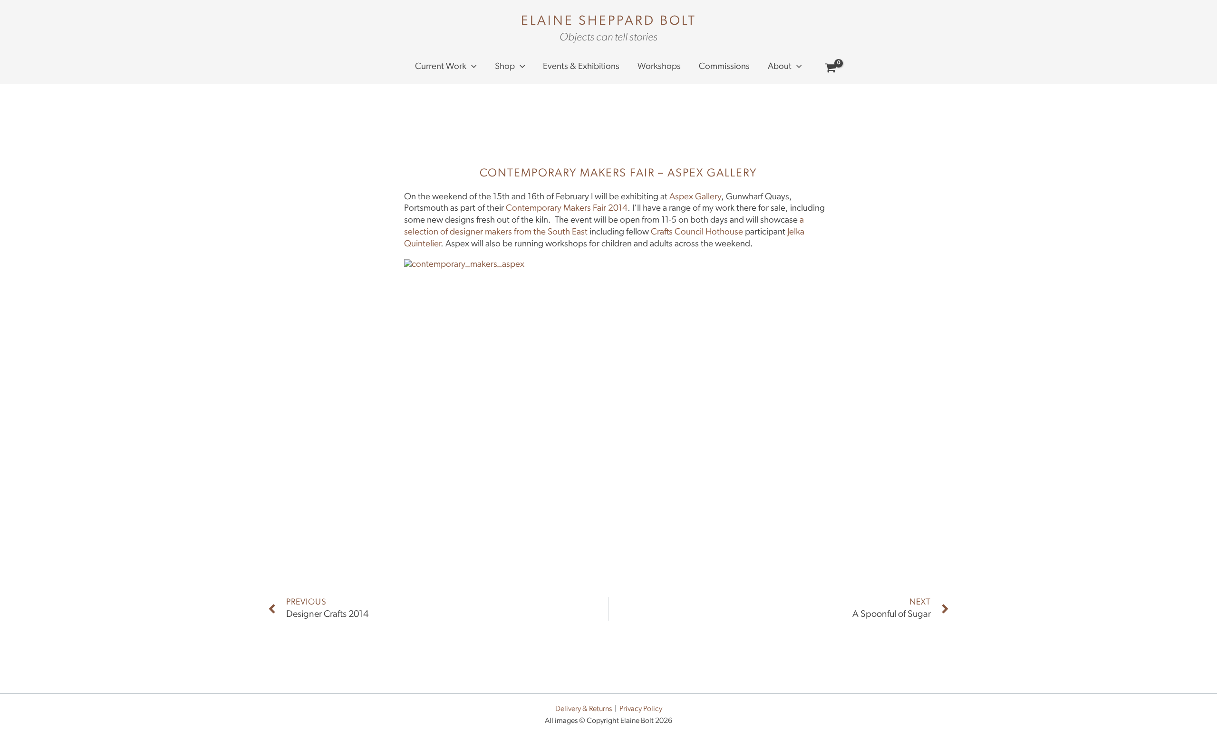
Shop (505, 66)
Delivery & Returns (583, 709)
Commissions (724, 66)
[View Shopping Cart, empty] (831, 69)
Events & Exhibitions (581, 66)
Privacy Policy (640, 709)
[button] (471, 67)
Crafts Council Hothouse (697, 232)
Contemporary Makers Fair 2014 (567, 208)
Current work (440, 66)
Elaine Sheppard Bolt (608, 21)
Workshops (659, 66)
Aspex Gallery (695, 197)
